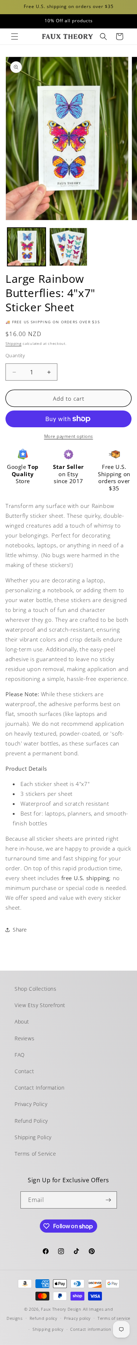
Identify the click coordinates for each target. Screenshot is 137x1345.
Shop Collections (36, 988)
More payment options (68, 436)
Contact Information (39, 1087)
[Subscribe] (108, 1200)
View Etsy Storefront (40, 1005)
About (22, 1021)
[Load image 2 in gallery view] (68, 247)
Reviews (24, 1038)
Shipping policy (48, 1329)
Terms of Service (35, 1153)
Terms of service (114, 1318)
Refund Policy (31, 1120)
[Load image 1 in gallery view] (26, 247)
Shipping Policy (33, 1137)
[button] (15, 36)
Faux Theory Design (61, 1309)
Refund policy (43, 1318)
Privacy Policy (31, 1104)
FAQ (20, 1054)
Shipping (13, 343)
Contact (24, 1071)
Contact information (90, 1329)
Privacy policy (77, 1318)
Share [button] (20, 929)
